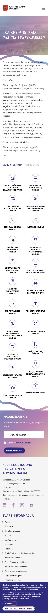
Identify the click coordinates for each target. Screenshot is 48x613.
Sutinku (9, 603)
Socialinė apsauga (12, 531)
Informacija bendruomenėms (17, 566)
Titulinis (5, 51)
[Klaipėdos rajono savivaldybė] (14, 8)
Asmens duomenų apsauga (16, 571)
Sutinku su (19, 442)
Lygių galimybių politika (15, 575)
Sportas (8, 535)
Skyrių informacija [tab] (12, 165)
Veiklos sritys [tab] (31, 165)
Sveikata (8, 522)
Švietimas (9, 526)
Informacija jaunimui (13, 557)
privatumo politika (23, 442)
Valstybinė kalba (12, 539)
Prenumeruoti (14, 450)
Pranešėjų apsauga (13, 579)
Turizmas (9, 544)
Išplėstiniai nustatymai (18, 608)
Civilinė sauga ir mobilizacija (17, 562)
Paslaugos (9, 548)
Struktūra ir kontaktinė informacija (19, 553)
